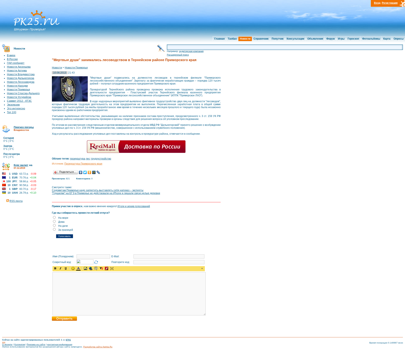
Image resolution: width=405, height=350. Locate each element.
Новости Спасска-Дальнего (23, 93)
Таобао (232, 38)
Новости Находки (17, 85)
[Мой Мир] (94, 172)
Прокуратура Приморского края (83, 163)
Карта (386, 38)
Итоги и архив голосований (133, 206)
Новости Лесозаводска (20, 81)
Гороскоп (353, 38)
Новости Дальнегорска (20, 78)
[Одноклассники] (89, 172)
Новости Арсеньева (19, 66)
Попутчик (278, 38)
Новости (245, 38)
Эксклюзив (13, 104)
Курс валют (21, 165)
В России (12, 59)
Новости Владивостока (21, 74)
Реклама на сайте (36, 344)
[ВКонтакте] (80, 172)
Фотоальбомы (371, 38)
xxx (3, 342)
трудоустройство (101, 158)
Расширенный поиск (178, 55)
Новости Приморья (18, 89)
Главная (219, 38)
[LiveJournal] (98, 172)
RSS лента (16, 201)
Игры (341, 38)
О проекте (7, 344)
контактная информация (59, 344)
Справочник (261, 38)
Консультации (295, 38)
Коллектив (19, 344)
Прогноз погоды (24, 127)
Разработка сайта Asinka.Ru (97, 347)
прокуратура (77, 158)
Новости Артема (17, 70)
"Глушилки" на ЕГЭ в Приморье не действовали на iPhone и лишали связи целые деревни (106, 193)
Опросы (399, 38)
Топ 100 (11, 112)
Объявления (315, 38)
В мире (11, 55)
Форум (330, 38)
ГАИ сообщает (15, 63)
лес (88, 158)
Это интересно (16, 108)
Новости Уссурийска (19, 97)
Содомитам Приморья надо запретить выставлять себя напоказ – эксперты (97, 190)
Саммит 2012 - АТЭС (19, 100)
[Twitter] (85, 172)
